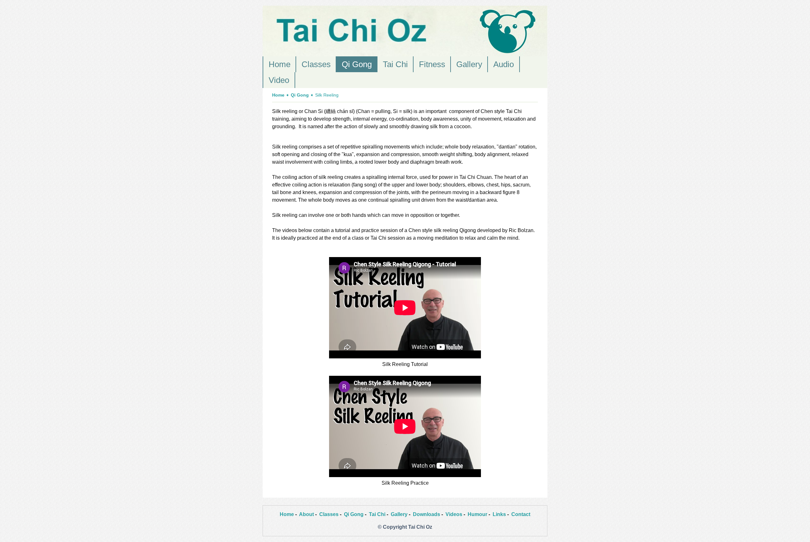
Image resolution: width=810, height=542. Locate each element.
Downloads (426, 514)
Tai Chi (395, 64)
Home (279, 64)
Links (499, 514)
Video (279, 80)
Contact (520, 514)
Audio (503, 64)
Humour (477, 514)
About (306, 514)
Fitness (432, 64)
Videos (454, 514)
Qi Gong (357, 64)
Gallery (469, 64)
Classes (316, 64)
